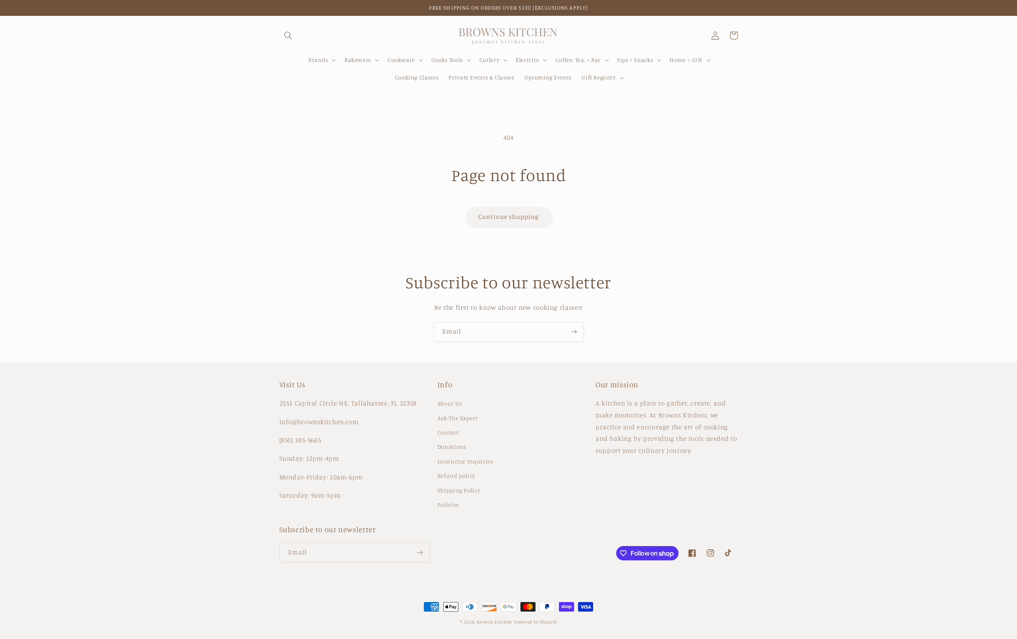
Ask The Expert (457, 418)
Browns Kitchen (494, 622)
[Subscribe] (574, 331)
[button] (288, 35)
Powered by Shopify (535, 622)
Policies (448, 504)
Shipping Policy (458, 490)
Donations (451, 446)
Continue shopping (508, 216)
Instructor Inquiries (465, 461)
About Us (449, 403)
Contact (447, 432)
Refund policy (456, 475)
